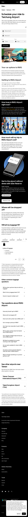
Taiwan (3, 10)
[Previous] (19, 259)
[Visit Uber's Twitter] (11, 491)
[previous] (23, 239)
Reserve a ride (6, 200)
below (6, 219)
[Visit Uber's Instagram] (8, 491)
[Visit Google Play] (6, 500)
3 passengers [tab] (12, 239)
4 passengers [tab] (19, 239)
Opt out (18, 513)
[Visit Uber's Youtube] (5, 491)
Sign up (22, 2)
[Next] (23, 259)
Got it (24, 513)
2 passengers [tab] (5, 239)
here (11, 146)
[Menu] (26, 2)
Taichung (8, 10)
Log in (17, 2)
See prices (5, 45)
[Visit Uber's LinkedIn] (2, 491)
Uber (3, 2)
